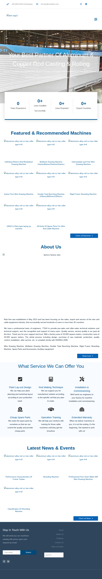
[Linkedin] (86, 4)
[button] (96, 19)
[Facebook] (4, 561)
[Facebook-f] (81, 4)
